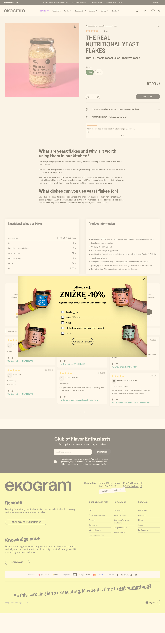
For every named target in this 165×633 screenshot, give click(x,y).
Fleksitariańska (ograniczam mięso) (85, 327)
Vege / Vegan (73, 317)
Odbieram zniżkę (82, 341)
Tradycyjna (72, 312)
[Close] (144, 279)
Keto (68, 322)
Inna (68, 333)
